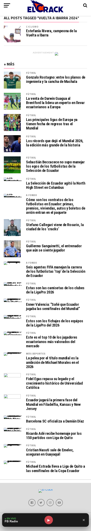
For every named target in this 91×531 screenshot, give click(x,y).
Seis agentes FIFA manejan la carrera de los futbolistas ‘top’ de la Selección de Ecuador (55, 271)
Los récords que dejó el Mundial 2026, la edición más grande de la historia (54, 143)
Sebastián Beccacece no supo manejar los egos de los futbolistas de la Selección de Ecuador (55, 166)
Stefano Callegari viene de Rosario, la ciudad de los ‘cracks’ (55, 227)
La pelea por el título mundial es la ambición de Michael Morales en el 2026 (52, 362)
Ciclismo (32, 26)
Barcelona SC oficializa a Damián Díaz (55, 421)
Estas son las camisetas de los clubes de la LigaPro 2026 (55, 290)
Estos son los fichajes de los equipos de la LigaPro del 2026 (54, 323)
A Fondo (31, 195)
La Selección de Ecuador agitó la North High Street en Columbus (55, 185)
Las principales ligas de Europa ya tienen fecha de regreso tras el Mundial (51, 124)
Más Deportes (35, 353)
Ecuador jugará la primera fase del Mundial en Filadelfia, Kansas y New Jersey (53, 404)
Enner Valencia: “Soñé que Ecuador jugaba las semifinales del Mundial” (53, 306)
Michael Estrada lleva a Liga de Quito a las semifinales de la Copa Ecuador (55, 468)
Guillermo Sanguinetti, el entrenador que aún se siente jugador (53, 248)
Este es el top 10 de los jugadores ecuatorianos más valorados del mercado (51, 341)
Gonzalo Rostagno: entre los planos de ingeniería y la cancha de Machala (55, 79)
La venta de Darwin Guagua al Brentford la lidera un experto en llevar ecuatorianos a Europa (55, 102)
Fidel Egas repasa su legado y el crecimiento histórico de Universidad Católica (54, 383)
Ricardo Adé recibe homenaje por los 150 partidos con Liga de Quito (53, 435)
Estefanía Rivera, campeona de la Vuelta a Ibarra (51, 33)
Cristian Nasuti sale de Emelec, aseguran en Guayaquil (50, 452)
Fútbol (31, 73)
